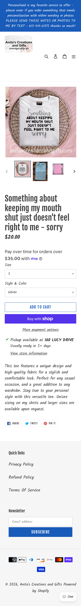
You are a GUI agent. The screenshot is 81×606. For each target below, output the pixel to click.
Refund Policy (21, 477)
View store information (28, 353)
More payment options (40, 330)
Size (8, 265)
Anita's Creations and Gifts (41, 584)
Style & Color (16, 284)
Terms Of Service (24, 490)
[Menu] (73, 56)
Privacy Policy (21, 464)
